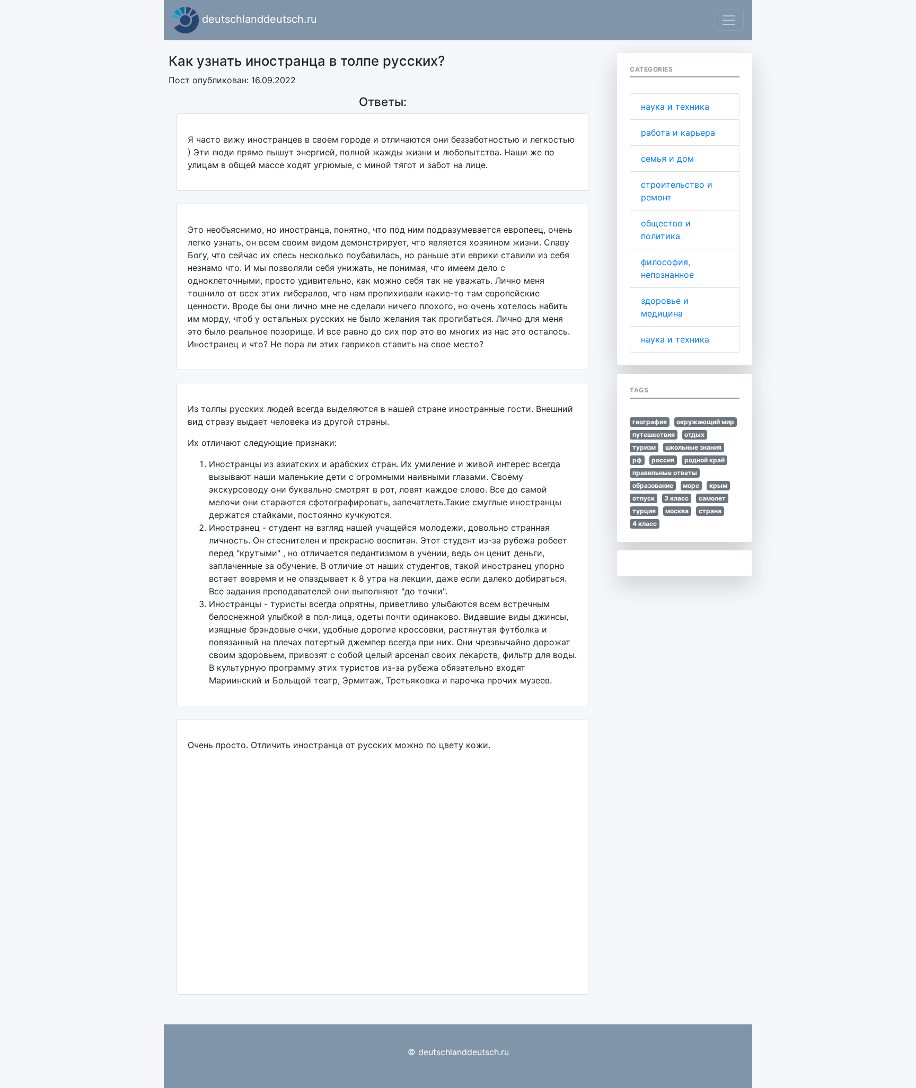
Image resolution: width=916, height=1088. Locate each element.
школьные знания (693, 447)
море (691, 485)
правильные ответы (664, 473)
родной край (704, 460)
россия (662, 460)
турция (644, 511)
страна (710, 511)
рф (637, 460)
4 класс (644, 524)
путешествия (653, 434)
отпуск (643, 498)
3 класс (676, 498)
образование (652, 485)
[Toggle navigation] (729, 20)
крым (718, 485)
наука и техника (675, 106)
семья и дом (667, 158)
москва (677, 511)
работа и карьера (678, 132)
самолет (712, 498)
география (649, 422)
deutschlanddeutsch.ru (258, 19)
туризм (644, 447)
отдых (694, 434)
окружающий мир (705, 422)
